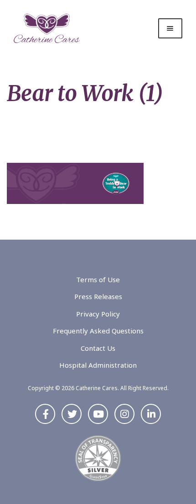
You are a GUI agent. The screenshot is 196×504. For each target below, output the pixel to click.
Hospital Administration (98, 365)
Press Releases (98, 296)
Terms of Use (98, 279)
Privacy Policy (98, 313)
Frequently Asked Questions (98, 330)
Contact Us (98, 348)
